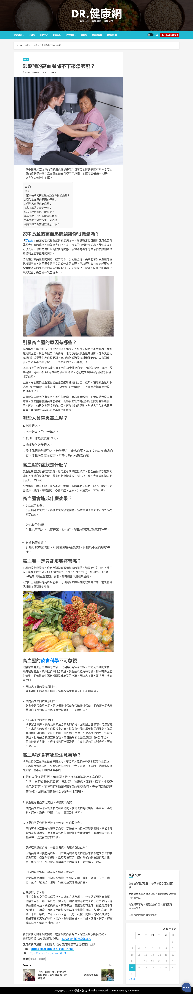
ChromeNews (117, 990)
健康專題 (18, 34)
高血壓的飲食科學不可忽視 (41, 220)
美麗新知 (57, 34)
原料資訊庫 (112, 34)
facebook (172, 34)
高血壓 (29, 240)
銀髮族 (84, 34)
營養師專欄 (97, 34)
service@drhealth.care (76, 938)
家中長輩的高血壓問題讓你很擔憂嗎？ (48, 195)
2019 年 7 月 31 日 (40, 73)
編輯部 (27, 73)
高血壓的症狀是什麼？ (39, 207)
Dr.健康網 (96, 14)
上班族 (32, 34)
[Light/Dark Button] (150, 34)
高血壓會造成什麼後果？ (40, 212)
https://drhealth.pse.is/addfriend (52, 948)
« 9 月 (132, 979)
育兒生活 (44, 34)
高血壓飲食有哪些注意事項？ (43, 224)
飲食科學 (70, 34)
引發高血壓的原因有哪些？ (41, 199)
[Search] (157, 35)
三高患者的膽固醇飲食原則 (143, 914)
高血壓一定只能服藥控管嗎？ (43, 216)
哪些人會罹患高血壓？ (39, 203)
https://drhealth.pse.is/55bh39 (47, 953)
